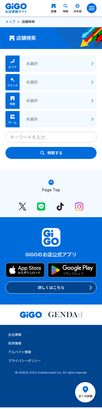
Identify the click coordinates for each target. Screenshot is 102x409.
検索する (55, 152)
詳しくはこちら (51, 287)
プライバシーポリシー (24, 361)
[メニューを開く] (92, 8)
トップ (10, 22)
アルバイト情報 (19, 352)
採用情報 (14, 343)
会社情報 (14, 335)
